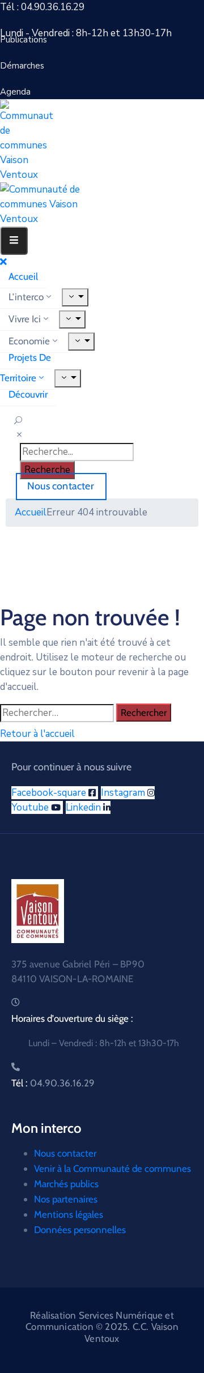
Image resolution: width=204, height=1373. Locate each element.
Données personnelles (80, 1229)
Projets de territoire (25, 367)
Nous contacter (65, 1153)
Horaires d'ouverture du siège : (72, 1018)
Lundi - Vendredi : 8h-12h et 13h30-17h (86, 33)
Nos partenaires (65, 1199)
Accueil (23, 276)
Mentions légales (68, 1214)
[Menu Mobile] (14, 241)
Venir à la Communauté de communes (112, 1168)
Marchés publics (66, 1183)
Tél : (53, 1083)
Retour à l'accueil (37, 733)
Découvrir (28, 394)
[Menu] (75, 297)
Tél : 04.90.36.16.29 (42, 7)
